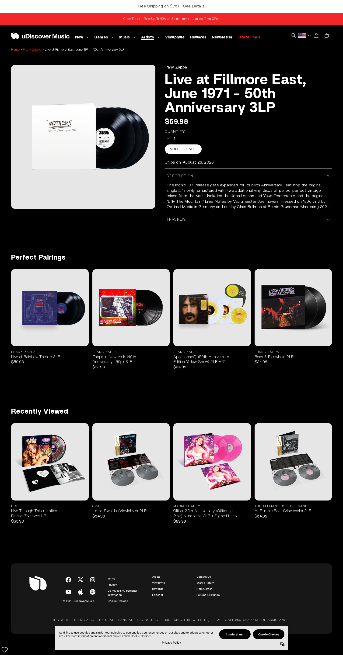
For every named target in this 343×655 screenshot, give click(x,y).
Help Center (204, 588)
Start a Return (205, 582)
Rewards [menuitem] (198, 37)
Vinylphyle (158, 582)
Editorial (157, 594)
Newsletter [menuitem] (222, 37)
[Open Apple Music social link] (80, 592)
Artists (156, 576)
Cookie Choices (118, 601)
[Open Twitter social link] (80, 580)
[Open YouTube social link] (68, 592)
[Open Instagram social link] (93, 580)
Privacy (112, 584)
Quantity (175, 132)
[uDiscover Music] (40, 35)
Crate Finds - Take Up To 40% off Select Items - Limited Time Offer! (171, 19)
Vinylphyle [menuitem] (175, 37)
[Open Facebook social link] (68, 580)
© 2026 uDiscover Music (78, 601)
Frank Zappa (32, 49)
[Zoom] (83, 137)
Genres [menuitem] (101, 37)
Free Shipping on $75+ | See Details (171, 6)
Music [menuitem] (124, 37)
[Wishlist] (4, 649)
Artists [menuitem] (147, 37)
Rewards (157, 588)
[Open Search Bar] (293, 35)
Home (15, 49)
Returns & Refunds (208, 594)
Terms (111, 578)
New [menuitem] (79, 37)
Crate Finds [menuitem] (249, 37)
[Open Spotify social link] (93, 592)
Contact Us (203, 576)
